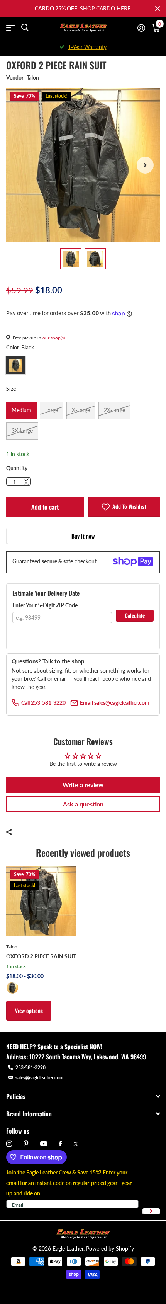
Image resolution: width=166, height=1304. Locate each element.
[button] (145, 165)
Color (20, 347)
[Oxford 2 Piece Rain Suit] (41, 901)
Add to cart (45, 506)
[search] (25, 27)
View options (29, 1010)
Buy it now (83, 536)
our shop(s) (53, 338)
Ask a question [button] (83, 804)
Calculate (135, 615)
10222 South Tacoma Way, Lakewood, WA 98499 (87, 1056)
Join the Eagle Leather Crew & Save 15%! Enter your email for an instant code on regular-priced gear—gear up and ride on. (69, 1183)
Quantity (16, 468)
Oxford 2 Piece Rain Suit (41, 956)
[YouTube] (43, 1144)
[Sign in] (141, 28)
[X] (75, 1144)
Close (157, 8)
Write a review (83, 784)
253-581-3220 (30, 1067)
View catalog (10, 27)
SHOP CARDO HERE (105, 8)
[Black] (12, 988)
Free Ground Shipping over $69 (87, 47)
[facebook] (60, 1144)
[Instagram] (9, 1144)
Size (11, 388)
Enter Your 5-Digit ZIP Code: (45, 605)
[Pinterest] (26, 1144)
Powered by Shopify (110, 1248)
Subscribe (151, 1211)
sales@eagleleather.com (39, 1078)
